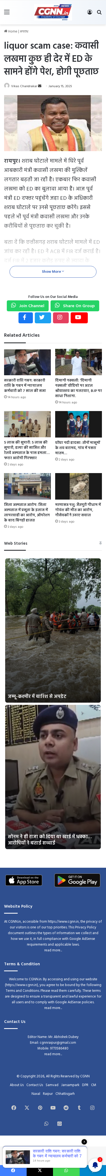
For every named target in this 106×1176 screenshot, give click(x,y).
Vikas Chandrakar (24, 86)
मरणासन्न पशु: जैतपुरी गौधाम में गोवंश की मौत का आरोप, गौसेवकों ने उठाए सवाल (78, 510)
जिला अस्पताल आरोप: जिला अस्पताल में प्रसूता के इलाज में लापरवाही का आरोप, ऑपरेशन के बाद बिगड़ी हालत (27, 513)
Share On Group (78, 306)
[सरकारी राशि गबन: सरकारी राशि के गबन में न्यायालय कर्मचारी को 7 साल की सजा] (27, 362)
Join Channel (31, 306)
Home (12, 31)
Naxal (36, 1094)
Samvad (52, 1085)
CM (93, 1085)
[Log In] (89, 14)
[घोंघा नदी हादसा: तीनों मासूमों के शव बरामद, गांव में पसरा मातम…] (78, 424)
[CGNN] (53, 12)
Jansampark (70, 1085)
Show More (52, 272)
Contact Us (34, 1085)
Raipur (48, 1094)
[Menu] (7, 14)
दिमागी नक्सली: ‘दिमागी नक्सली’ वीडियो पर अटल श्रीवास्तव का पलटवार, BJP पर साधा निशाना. (78, 388)
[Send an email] (39, 86)
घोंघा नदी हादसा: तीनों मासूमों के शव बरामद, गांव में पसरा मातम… (77, 448)
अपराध (24, 31)
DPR (85, 1085)
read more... (53, 950)
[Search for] (99, 14)
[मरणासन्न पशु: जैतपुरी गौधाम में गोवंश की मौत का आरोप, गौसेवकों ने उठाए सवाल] (78, 486)
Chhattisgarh (65, 1094)
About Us (17, 1085)
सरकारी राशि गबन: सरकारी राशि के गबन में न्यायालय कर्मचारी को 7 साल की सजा (25, 385)
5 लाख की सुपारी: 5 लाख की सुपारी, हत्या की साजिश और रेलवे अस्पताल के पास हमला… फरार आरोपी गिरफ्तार (27, 450)
